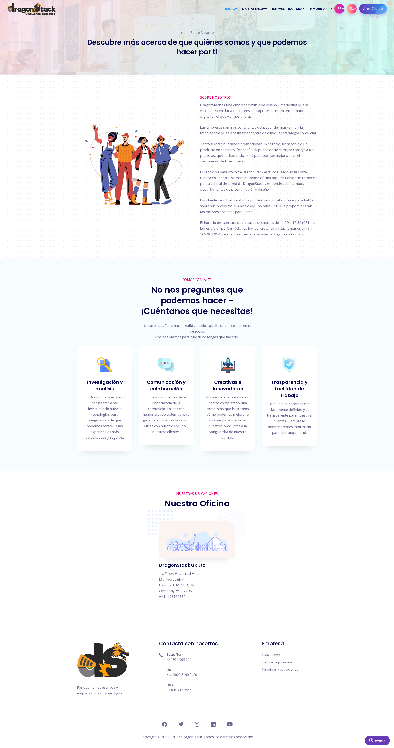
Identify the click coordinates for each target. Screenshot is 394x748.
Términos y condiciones (280, 669)
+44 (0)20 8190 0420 (181, 674)
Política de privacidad (278, 662)
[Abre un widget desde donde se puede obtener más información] (377, 741)
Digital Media (253, 8)
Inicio (230, 8)
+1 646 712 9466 (178, 690)
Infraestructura (287, 8)
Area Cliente (373, 8)
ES (339, 8)
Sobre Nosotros (203, 32)
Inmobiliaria (320, 8)
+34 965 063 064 (178, 659)
